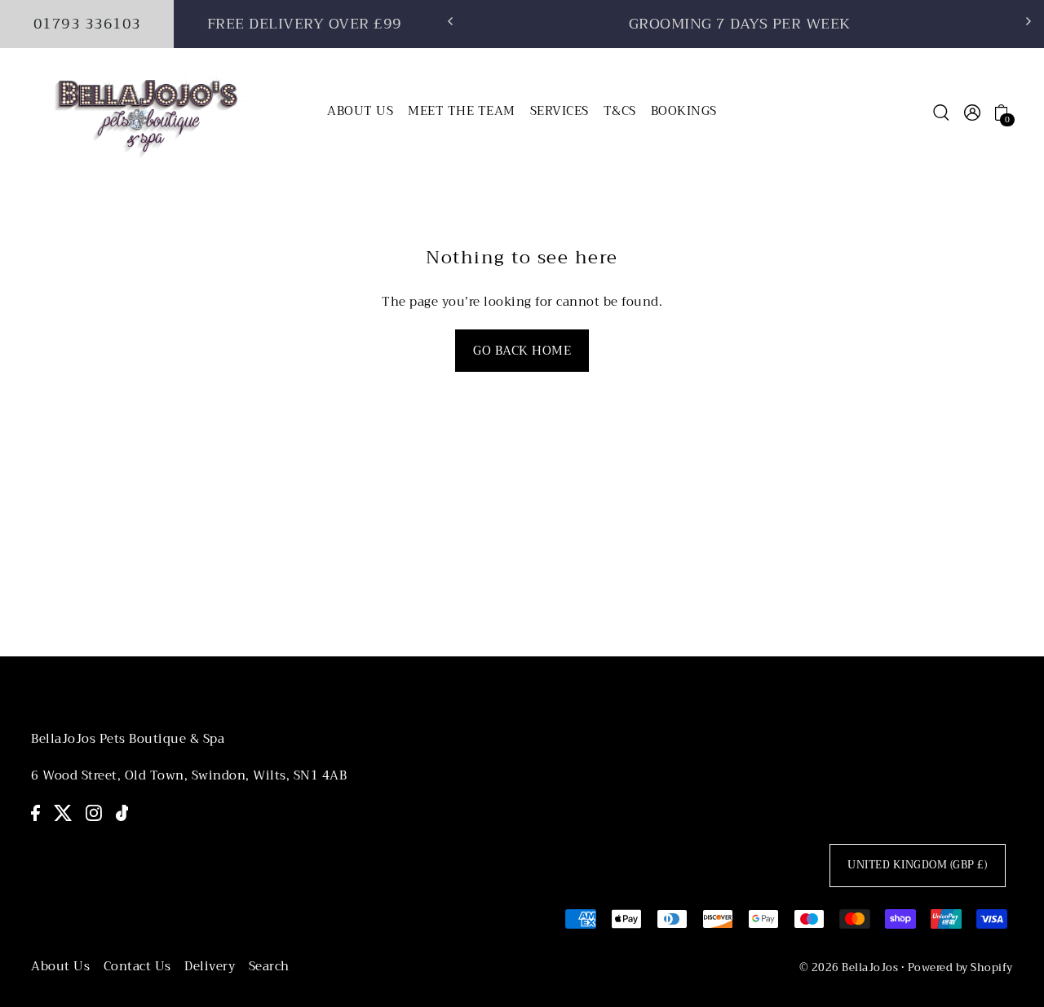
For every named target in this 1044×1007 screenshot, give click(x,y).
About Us (60, 966)
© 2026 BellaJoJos (849, 967)
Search (269, 966)
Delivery (209, 966)
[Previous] (451, 21)
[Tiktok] (122, 811)
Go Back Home (522, 350)
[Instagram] (94, 811)
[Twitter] (63, 811)
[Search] (941, 112)
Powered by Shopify (960, 967)
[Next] (1027, 21)
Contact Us (137, 966)
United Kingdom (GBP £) (917, 864)
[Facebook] (35, 811)
